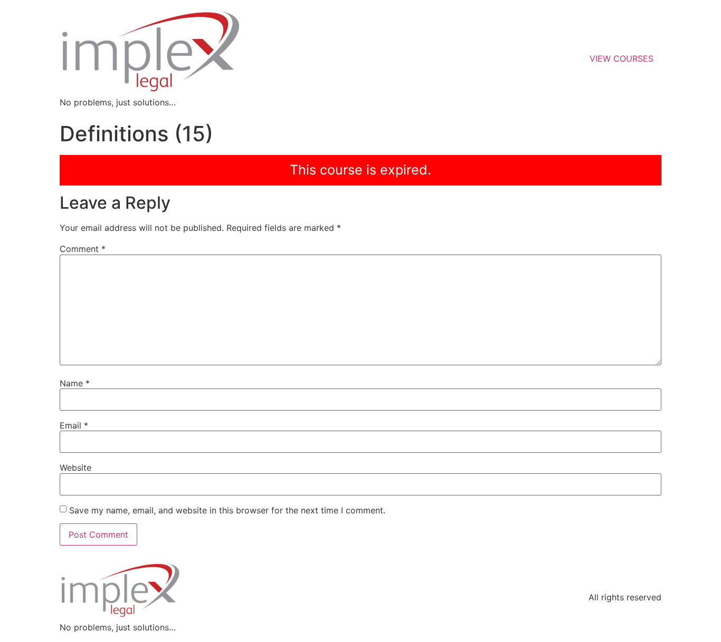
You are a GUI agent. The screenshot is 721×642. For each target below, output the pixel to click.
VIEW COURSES (621, 58)
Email (74, 425)
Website (75, 467)
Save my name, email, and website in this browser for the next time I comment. (227, 510)
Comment (83, 249)
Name (75, 383)
